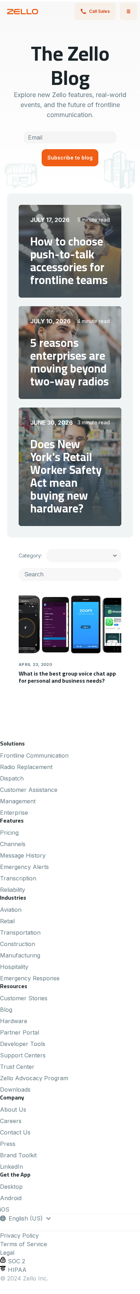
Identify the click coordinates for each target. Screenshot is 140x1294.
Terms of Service (23, 1244)
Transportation (20, 932)
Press (7, 1143)
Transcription (18, 878)
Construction (17, 943)
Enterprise (14, 812)
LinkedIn (11, 1166)
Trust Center (17, 1066)
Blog (6, 1009)
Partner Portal (19, 1032)
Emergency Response (30, 978)
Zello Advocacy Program (34, 1078)
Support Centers (23, 1055)
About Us (13, 1109)
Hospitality (14, 966)
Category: (30, 555)
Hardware (13, 1021)
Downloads (15, 1089)
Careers (11, 1120)
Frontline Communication (34, 755)
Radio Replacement (26, 766)
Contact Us (15, 1132)
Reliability (12, 889)
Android (11, 1198)
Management (18, 801)
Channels (12, 844)
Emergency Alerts (24, 866)
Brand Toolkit (18, 1155)
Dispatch (12, 778)
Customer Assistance (28, 789)
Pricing (9, 832)
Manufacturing (20, 955)
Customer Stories (23, 998)
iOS (4, 1209)
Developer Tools (22, 1043)
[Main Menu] (128, 11)
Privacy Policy (19, 1235)
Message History (23, 855)
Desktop (11, 1186)
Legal (7, 1252)
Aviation (11, 909)
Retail (7, 921)
